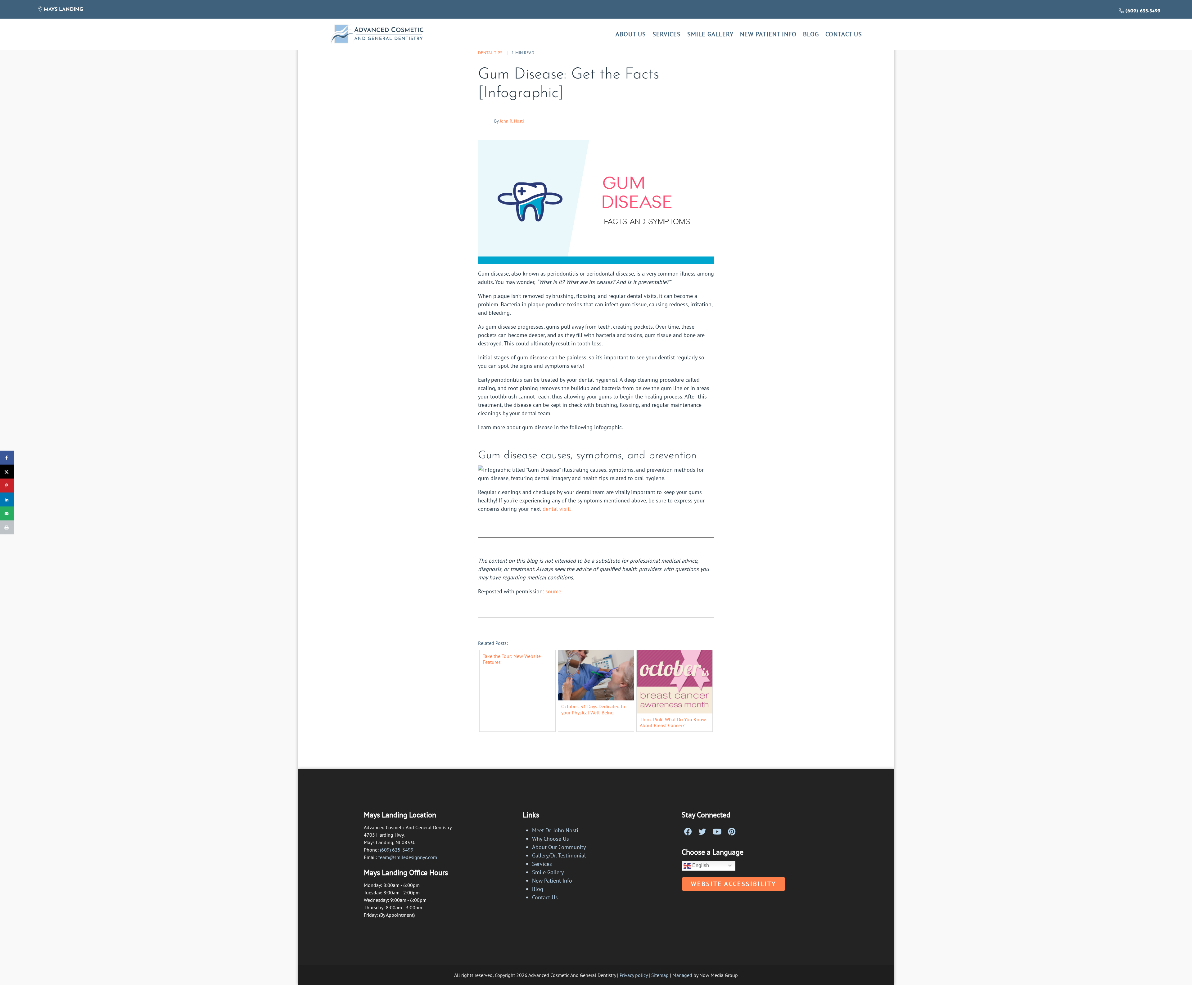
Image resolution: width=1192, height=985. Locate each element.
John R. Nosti (512, 121)
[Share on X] (7, 472)
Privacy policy (634, 975)
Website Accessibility (733, 884)
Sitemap (660, 975)
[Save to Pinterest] (7, 485)
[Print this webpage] (7, 527)
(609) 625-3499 (1142, 11)
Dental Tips (490, 53)
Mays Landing (62, 9)
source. (553, 591)
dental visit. (557, 508)
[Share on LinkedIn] (7, 499)
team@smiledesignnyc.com (407, 857)
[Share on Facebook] (7, 458)
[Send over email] (7, 513)
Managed (682, 975)
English (700, 865)
